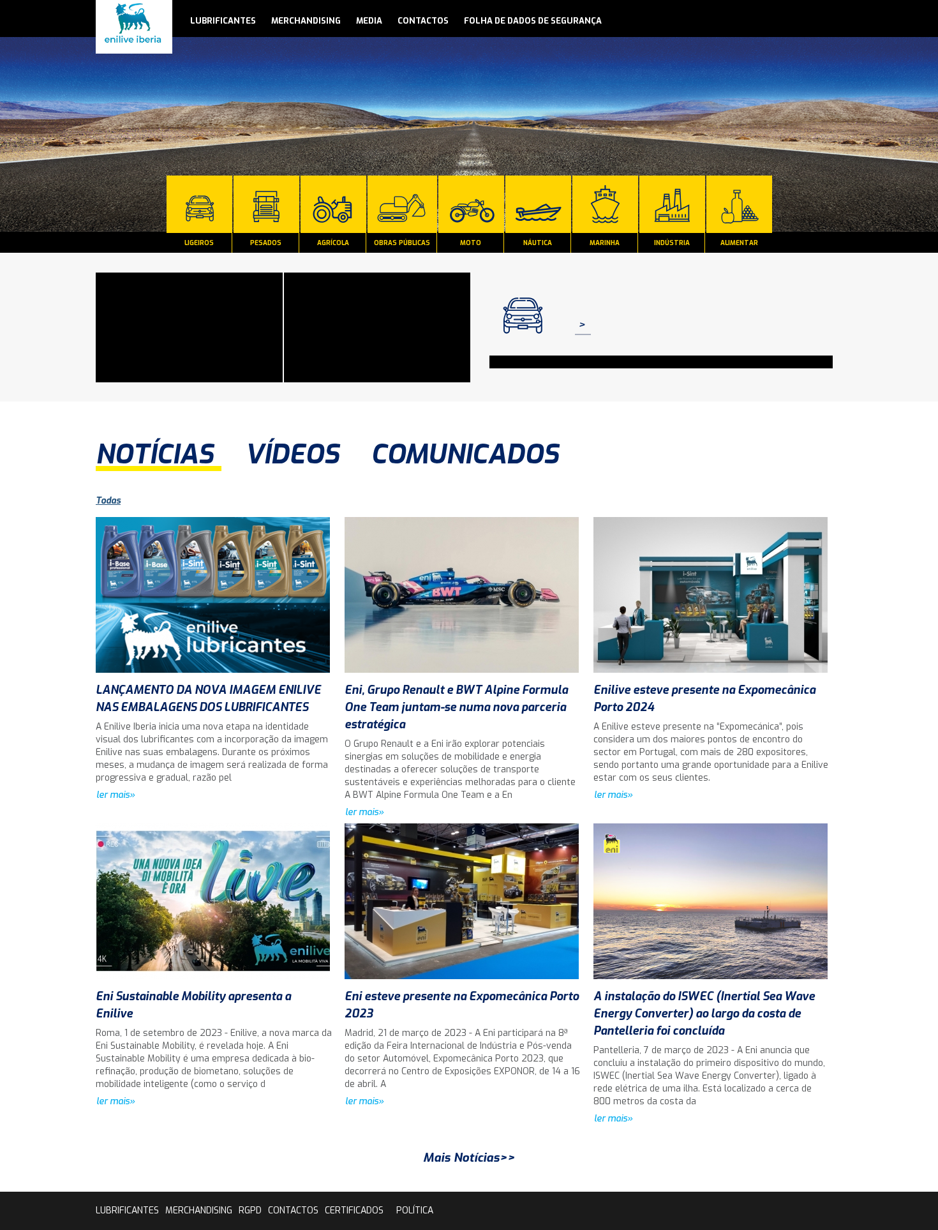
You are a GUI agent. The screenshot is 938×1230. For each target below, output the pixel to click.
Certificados (354, 1210)
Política (414, 1210)
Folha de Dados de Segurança (533, 20)
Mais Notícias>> (469, 1158)
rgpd (250, 1210)
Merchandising (306, 20)
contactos (423, 20)
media (369, 20)
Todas (108, 501)
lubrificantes (223, 20)
